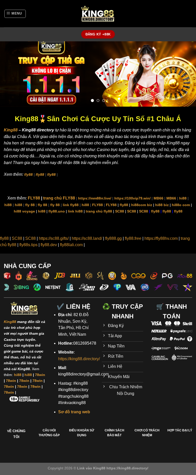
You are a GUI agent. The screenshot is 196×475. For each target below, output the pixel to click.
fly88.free (133, 238)
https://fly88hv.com (161, 238)
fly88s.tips (28, 245)
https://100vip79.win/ (132, 198)
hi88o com (181, 205)
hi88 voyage (24, 211)
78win (40, 375)
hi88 (183, 198)
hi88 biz (162, 205)
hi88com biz (141, 205)
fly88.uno (56, 211)
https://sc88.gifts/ (54, 238)
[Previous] (10, 73)
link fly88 (71, 205)
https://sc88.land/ (87, 238)
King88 (11, 130)
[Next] (185, 73)
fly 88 (30, 205)
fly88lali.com (71, 245)
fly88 (28, 174)
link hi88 (75, 211)
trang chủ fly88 (99, 211)
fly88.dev (49, 245)
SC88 (119, 211)
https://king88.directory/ (79, 359)
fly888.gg (113, 238)
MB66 (158, 198)
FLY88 (34, 198)
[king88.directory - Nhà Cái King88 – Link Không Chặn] (98, 14)
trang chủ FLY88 (59, 198)
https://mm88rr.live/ (94, 198)
